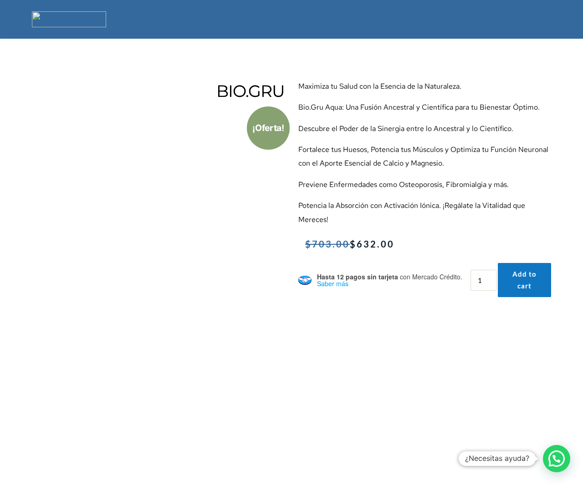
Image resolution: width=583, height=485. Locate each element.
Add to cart (524, 280)
